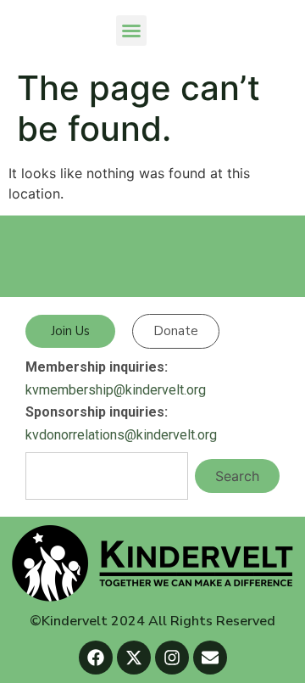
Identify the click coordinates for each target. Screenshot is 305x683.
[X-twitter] (134, 658)
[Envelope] (210, 658)
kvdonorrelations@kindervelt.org (121, 435)
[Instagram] (172, 658)
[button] (131, 30)
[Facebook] (96, 658)
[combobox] (106, 476)
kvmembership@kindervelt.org (115, 390)
